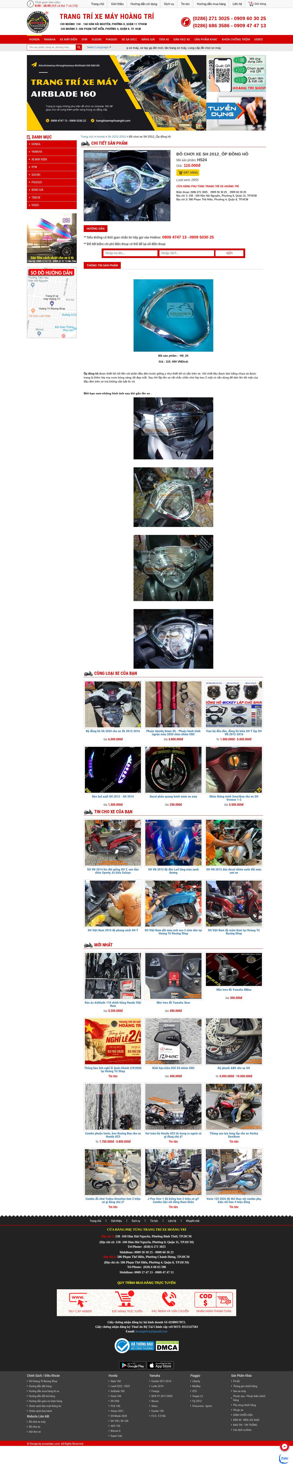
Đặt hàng (191, 172)
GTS (194, 1391)
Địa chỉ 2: (109, 1256)
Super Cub (116, 1435)
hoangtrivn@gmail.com (151, 1331)
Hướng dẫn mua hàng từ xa (44, 1391)
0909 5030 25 (202, 237)
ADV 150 (115, 1425)
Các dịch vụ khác (242, 1429)
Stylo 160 (116, 1381)
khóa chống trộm (236, 39)
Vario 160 (116, 1396)
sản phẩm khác (205, 39)
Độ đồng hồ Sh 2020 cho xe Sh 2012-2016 (113, 731)
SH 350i (115, 1401)
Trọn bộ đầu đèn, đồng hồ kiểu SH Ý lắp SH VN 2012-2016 (234, 732)
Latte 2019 (157, 1386)
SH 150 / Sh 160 (119, 1420)
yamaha (49, 39)
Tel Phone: (135, 1246)
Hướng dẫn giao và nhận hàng (45, 1401)
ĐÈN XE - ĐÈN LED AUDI (246, 1419)
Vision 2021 (117, 1411)
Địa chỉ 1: (107, 1236)
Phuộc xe (238, 1410)
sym (84, 39)
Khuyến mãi (192, 1221)
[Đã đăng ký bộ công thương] (134, 1345)
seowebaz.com (51, 1444)
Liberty (196, 1381)
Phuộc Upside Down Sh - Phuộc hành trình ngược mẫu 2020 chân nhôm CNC (173, 732)
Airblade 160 (118, 1391)
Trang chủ (97, 4)
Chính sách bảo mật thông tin (45, 1406)
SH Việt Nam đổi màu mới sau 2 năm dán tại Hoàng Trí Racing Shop (173, 931)
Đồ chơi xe (34, 1426)
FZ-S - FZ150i (158, 1415)
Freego (155, 1391)
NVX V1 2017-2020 (161, 1396)
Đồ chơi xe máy (37, 1421)
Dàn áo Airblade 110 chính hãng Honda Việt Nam (113, 1004)
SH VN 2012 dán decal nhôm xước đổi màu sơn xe (233, 870)
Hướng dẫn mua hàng (211, 4)
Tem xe (164, 39)
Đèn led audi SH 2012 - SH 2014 (113, 796)
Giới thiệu (117, 4)
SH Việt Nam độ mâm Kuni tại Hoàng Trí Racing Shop (234, 931)
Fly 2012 (197, 1401)
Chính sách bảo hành (40, 1411)
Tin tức (185, 4)
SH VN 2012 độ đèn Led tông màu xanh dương (173, 870)
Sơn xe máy (239, 1391)
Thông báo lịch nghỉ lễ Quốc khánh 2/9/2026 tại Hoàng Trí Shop (113, 1069)
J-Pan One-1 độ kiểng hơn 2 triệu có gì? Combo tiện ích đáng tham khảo (173, 1200)
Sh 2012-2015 (117, 136)
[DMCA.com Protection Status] (166, 1345)
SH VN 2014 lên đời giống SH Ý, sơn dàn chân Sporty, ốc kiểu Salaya (113, 870)
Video (258, 39)
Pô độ (236, 1381)
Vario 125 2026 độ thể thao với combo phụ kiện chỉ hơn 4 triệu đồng (233, 1200)
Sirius (154, 1406)
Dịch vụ (169, 4)
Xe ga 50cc (129, 39)
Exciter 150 (157, 1411)
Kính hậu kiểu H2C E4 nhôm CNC (173, 1068)
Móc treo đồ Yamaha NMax (233, 990)
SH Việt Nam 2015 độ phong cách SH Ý (113, 930)
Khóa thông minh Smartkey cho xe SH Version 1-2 (233, 798)
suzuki (96, 39)
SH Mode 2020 (119, 1415)
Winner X (116, 1430)
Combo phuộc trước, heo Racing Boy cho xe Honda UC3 (113, 1134)
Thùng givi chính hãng (245, 1386)
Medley (196, 1386)
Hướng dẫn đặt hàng (40, 1386)
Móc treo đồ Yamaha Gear (173, 1002)
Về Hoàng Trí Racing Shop (43, 1381)
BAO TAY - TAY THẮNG (245, 1424)
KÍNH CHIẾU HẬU (243, 1415)
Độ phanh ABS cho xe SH (234, 1068)
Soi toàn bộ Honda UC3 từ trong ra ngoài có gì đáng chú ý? (173, 1134)
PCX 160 (115, 1406)
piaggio (111, 39)
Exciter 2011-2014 (161, 1381)
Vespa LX (197, 1396)
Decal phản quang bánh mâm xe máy (173, 796)
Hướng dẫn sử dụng (144, 4)
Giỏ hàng (260, 3)
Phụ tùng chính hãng (244, 1405)
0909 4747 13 (174, 237)
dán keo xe (181, 39)
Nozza (154, 1401)
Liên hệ (237, 4)
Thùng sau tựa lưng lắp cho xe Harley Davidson (234, 1134)
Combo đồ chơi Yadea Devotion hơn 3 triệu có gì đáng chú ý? (113, 1200)
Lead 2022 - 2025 (120, 1386)
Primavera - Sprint (202, 1406)
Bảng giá (148, 39)
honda (34, 39)
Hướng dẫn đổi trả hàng (42, 1396)
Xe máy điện (68, 39)
